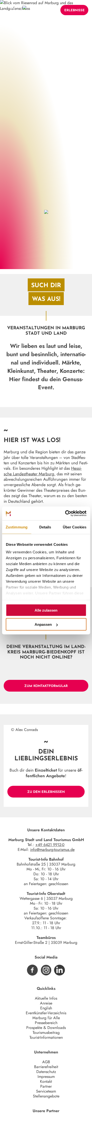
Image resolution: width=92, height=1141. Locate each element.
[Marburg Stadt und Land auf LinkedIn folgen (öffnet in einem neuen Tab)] (59, 970)
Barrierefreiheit (46, 1067)
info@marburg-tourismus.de (52, 849)
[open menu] (12, 10)
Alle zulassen (46, 610)
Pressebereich (46, 1023)
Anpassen (43, 624)
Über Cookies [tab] (74, 527)
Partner (46, 1086)
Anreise (46, 1003)
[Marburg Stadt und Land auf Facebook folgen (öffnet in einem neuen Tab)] (32, 970)
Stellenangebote (46, 1096)
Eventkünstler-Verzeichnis (46, 1013)
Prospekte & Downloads (46, 1027)
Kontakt (46, 1081)
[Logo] (24, 10)
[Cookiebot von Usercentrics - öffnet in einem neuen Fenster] (65, 513)
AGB (46, 1062)
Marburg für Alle (46, 1018)
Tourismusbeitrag (46, 1032)
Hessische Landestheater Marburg (43, 471)
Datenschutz (46, 1071)
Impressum (46, 1076)
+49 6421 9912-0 (50, 844)
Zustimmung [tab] (16, 527)
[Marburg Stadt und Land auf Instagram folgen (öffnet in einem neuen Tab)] (46, 970)
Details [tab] (45, 527)
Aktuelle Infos (46, 998)
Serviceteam (46, 1091)
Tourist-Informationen (46, 1037)
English (46, 1008)
